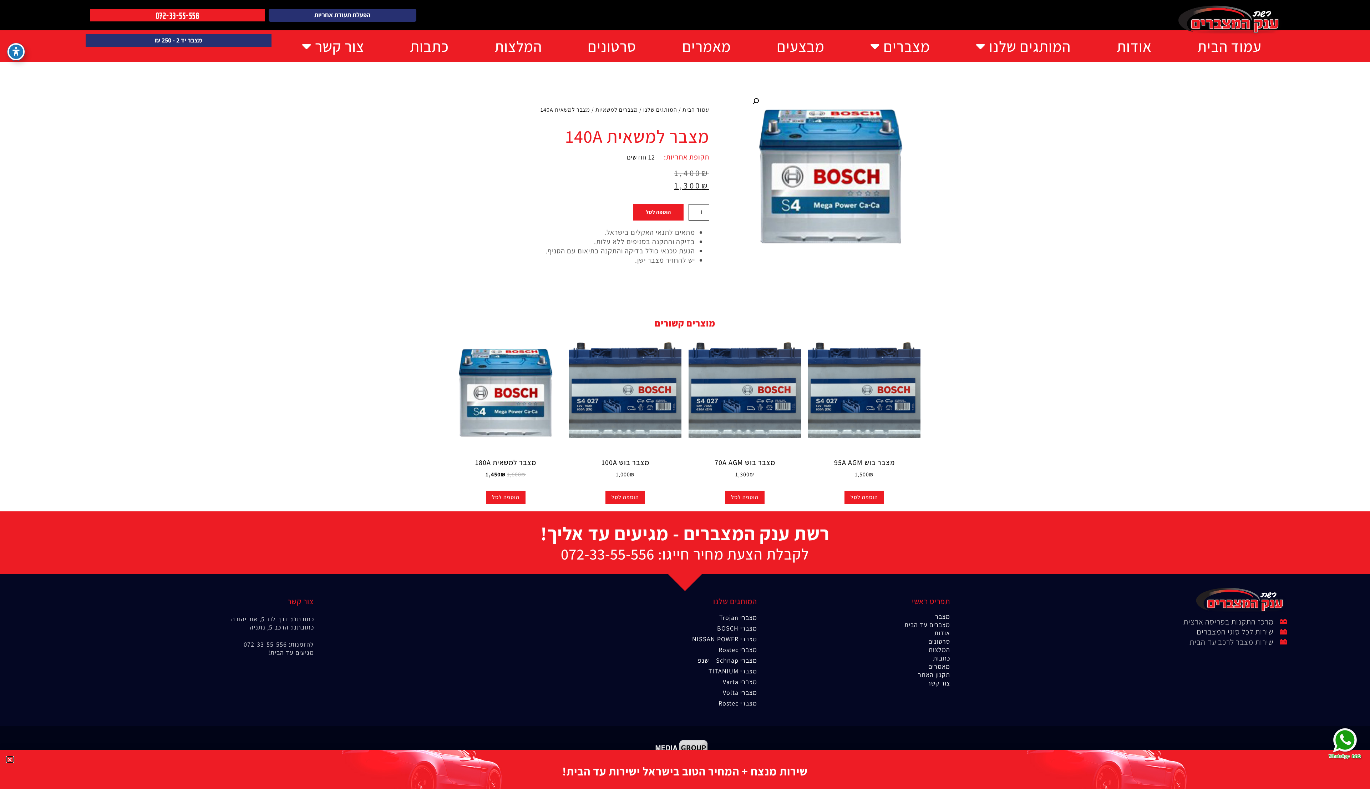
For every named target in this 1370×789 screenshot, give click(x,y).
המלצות (518, 46)
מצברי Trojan (738, 617)
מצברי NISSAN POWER (724, 639)
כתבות (429, 46)
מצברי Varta (740, 682)
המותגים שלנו (1030, 46)
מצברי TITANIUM (733, 671)
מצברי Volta (740, 692)
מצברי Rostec (738, 650)
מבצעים (800, 46)
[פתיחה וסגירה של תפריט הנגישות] (16, 51)
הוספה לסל (658, 212)
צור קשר (339, 46)
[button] (755, 101)
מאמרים (706, 46)
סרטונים (612, 46)
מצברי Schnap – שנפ (727, 660)
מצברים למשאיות (616, 109)
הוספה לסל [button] (864, 497)
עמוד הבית (1229, 46)
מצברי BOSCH (737, 628)
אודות (1134, 46)
